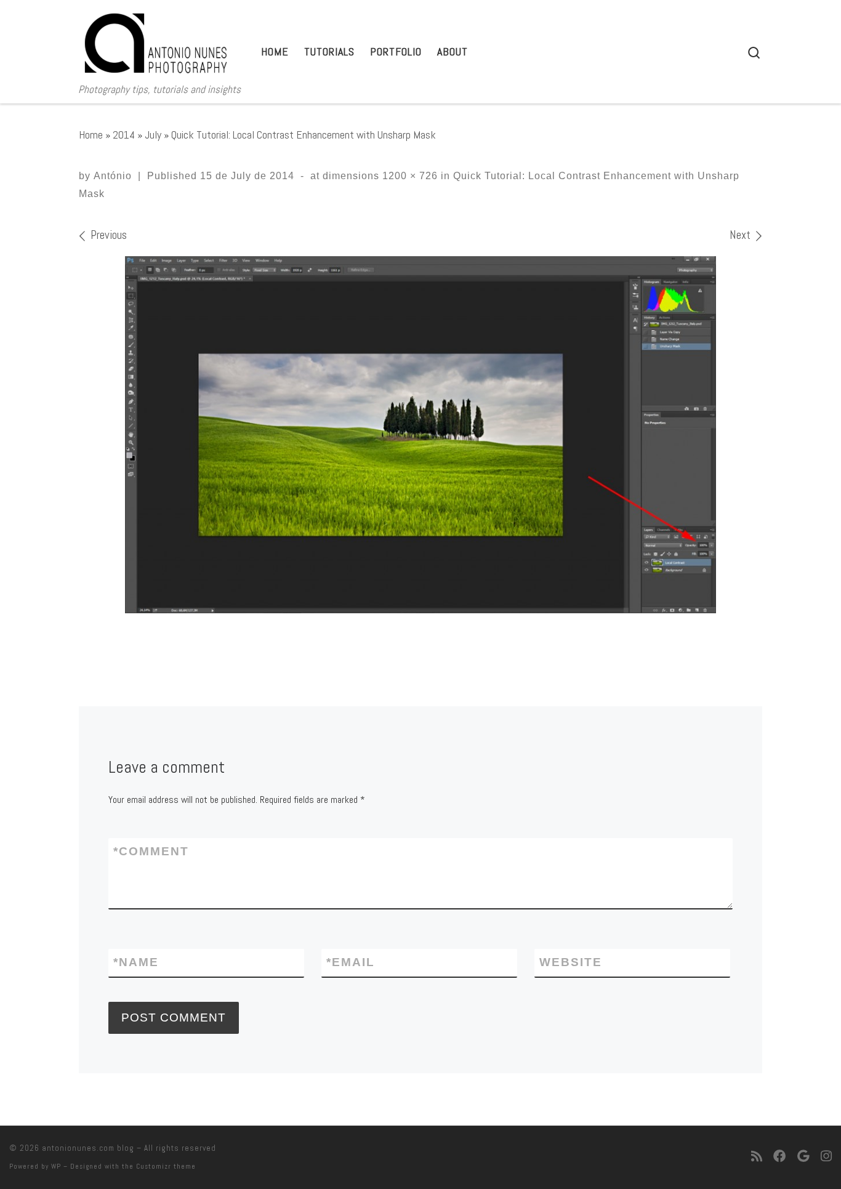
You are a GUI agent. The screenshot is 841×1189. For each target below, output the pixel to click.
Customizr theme (166, 1166)
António (113, 176)
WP (56, 1166)
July (153, 134)
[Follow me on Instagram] (826, 1157)
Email (350, 962)
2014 (124, 134)
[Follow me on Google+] (803, 1157)
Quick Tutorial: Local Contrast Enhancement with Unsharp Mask (303, 134)
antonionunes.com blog (88, 1148)
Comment (151, 851)
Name (136, 962)
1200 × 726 (408, 176)
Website (570, 962)
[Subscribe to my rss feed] (756, 1157)
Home (91, 134)
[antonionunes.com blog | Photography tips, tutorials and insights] (156, 40)
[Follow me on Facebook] (779, 1157)
